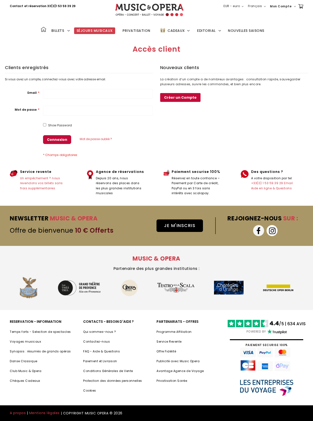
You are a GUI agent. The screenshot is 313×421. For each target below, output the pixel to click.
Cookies (89, 390)
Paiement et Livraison (100, 361)
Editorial (206, 30)
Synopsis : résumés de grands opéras (40, 351)
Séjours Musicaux (95, 30)
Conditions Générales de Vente (108, 371)
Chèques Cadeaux (25, 381)
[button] (235, 6)
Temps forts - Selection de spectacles (40, 332)
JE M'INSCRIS (179, 225)
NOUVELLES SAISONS (246, 30)
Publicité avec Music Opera (178, 361)
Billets (57, 30)
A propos (18, 412)
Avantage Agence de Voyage (180, 371)
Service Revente (169, 341)
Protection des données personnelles (112, 381)
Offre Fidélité (166, 351)
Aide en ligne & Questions (271, 188)
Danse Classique (23, 361)
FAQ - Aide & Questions (101, 351)
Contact (16, 6)
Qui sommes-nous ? (99, 332)
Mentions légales (44, 412)
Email (288, 183)
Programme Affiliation (174, 332)
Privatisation (136, 30)
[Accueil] (43, 30)
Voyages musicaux (25, 341)
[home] (149, 10)
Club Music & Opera (25, 371)
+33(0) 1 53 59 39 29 (267, 183)
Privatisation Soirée (171, 381)
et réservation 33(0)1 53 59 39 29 (50, 6)
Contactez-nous (96, 341)
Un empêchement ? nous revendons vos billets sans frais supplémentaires (41, 183)
